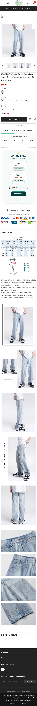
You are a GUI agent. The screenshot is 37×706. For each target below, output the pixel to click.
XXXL (26, 100)
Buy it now (18, 126)
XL (17, 100)
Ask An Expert (25, 210)
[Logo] (19, 3)
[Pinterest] (3, 669)
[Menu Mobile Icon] (2, 3)
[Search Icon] (8, 3)
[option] (18, 8)
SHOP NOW (18, 193)
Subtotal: (3, 113)
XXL (21, 100)
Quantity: (3, 106)
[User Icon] (28, 3)
